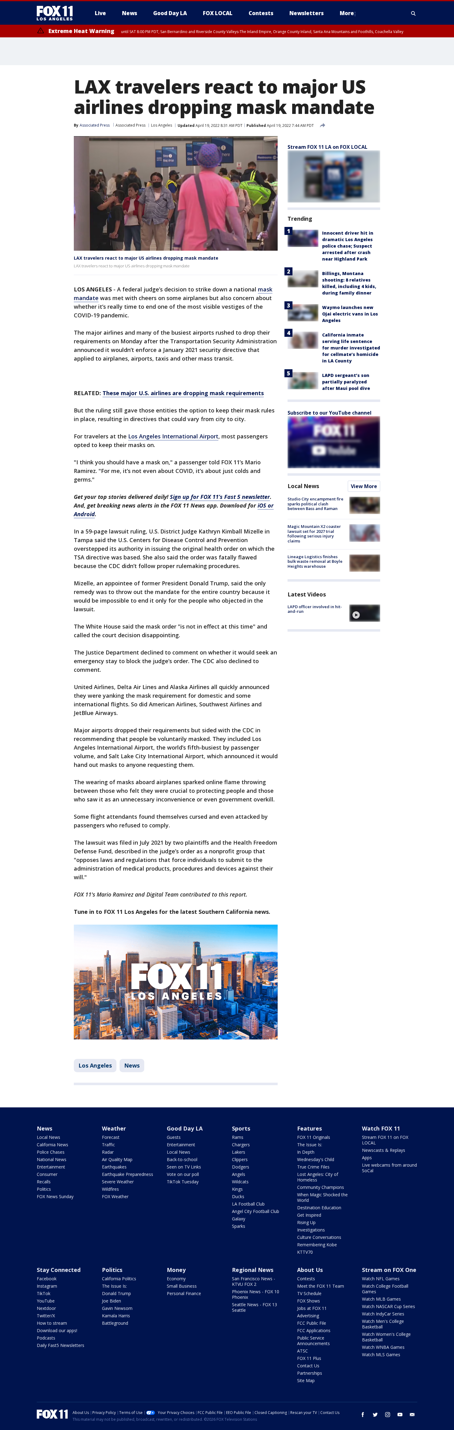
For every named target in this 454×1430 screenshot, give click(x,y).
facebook (363, 1415)
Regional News (252, 1269)
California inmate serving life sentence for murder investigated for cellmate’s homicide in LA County (351, 348)
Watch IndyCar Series (383, 1314)
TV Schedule (309, 1293)
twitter (375, 1415)
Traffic (108, 1145)
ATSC (302, 1351)
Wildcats (240, 1182)
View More (364, 486)
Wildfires (110, 1189)
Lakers (238, 1152)
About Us (310, 1269)
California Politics (119, 1279)
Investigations (311, 1230)
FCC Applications (313, 1330)
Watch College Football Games (385, 1288)
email (412, 1415)
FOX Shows (308, 1301)
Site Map (306, 1380)
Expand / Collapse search (413, 13)
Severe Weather (118, 1182)
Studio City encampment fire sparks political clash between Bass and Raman (315, 503)
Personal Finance (184, 1293)
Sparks (238, 1226)
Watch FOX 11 (381, 1128)
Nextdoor (46, 1308)
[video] (364, 613)
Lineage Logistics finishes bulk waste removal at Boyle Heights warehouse (315, 561)
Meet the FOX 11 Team (320, 1286)
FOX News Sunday (55, 1196)
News (132, 1065)
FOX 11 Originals (313, 1137)
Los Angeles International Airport (173, 436)
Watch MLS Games (381, 1354)
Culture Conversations (319, 1237)
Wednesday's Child (315, 1159)
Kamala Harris (116, 1316)
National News (51, 1159)
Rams (237, 1137)
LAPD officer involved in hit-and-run (315, 609)
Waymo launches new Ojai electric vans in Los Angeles (350, 313)
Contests (306, 1279)
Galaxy (238, 1219)
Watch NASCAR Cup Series (388, 1306)
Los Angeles (161, 125)
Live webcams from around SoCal (389, 1167)
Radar (108, 1152)
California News (52, 1145)
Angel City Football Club (255, 1211)
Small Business (182, 1286)
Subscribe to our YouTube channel (330, 412)
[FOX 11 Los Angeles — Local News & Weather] (57, 13)
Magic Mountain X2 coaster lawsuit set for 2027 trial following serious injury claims (314, 534)
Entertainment (51, 1167)
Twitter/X (46, 1316)
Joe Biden (111, 1301)
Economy (176, 1279)
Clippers (240, 1159)
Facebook (47, 1279)
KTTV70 (305, 1252)
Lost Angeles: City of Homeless (317, 1177)
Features (309, 1128)
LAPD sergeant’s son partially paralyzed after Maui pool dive (346, 381)
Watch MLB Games (381, 1299)
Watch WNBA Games (383, 1347)
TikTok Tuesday (183, 1182)
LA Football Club (248, 1204)
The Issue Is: (309, 1145)
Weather (114, 1128)
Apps (367, 1157)
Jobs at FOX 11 (312, 1308)
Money (176, 1269)
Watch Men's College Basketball (383, 1324)
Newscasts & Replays (383, 1150)
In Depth (305, 1152)
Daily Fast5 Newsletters (60, 1345)
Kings (237, 1189)
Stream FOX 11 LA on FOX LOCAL (328, 147)
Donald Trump (116, 1293)
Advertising (308, 1316)
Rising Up (306, 1222)
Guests (174, 1137)
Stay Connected (59, 1269)
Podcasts (46, 1338)
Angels (238, 1174)
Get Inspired (309, 1215)
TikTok (43, 1293)
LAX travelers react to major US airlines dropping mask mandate (146, 258)
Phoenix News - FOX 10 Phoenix (255, 1294)
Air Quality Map (117, 1159)
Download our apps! (57, 1330)
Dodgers (240, 1167)
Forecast (111, 1137)
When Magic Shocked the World (322, 1197)
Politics (44, 1189)
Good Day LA (185, 1128)
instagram (388, 1415)
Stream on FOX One (389, 1269)
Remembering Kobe (317, 1245)
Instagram (47, 1286)
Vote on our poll (183, 1174)
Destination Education (319, 1207)
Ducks (238, 1196)
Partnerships (309, 1373)
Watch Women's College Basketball (386, 1337)
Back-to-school (182, 1159)
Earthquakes (114, 1167)
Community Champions (320, 1187)
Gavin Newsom (117, 1308)
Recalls (44, 1182)
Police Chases (51, 1152)
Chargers (241, 1145)
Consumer (47, 1174)
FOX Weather (115, 1196)
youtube (400, 1415)
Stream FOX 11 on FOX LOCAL (385, 1140)
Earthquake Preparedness (127, 1174)
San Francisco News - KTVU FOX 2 (253, 1281)
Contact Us (308, 1366)
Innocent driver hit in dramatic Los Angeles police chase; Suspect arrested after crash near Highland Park (347, 246)
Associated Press (130, 125)
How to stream (52, 1323)
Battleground (115, 1323)
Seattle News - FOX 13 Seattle (254, 1307)
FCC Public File (311, 1323)
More (347, 13)
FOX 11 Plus (309, 1358)
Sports (241, 1128)
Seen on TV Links (184, 1167)
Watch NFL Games (381, 1279)
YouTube (46, 1301)
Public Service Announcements (313, 1340)
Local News (303, 486)
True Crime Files (313, 1167)
